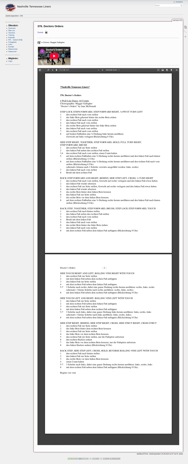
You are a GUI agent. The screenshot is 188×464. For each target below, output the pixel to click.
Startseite (11, 28)
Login (10, 61)
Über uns (11, 30)
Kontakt (11, 47)
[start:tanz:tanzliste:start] (46, 32)
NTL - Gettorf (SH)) (15, 40)
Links (10, 44)
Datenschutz (13, 49)
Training (11, 35)
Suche (181, 5)
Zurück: (40, 32)
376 (21, 16)
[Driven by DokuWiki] (115, 459)
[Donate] (73, 459)
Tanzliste (11, 33)
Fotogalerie (12, 42)
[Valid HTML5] (94, 459)
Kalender (11, 37)
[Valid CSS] (104, 459)
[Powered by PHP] (83, 459)
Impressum (12, 51)
